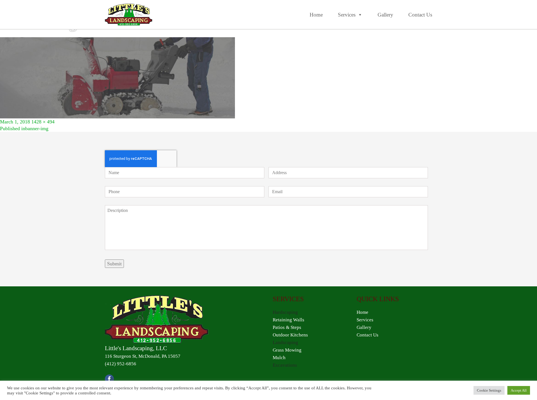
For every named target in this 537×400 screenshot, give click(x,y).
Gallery (385, 15)
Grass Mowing (287, 350)
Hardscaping (285, 312)
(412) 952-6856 (120, 363)
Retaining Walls (288, 319)
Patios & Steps (287, 327)
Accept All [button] (519, 390)
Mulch (279, 357)
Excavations (285, 365)
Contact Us (420, 15)
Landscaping (285, 342)
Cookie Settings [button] (489, 390)
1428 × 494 (43, 122)
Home (316, 15)
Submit (114, 263)
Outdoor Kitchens (290, 335)
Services (346, 15)
